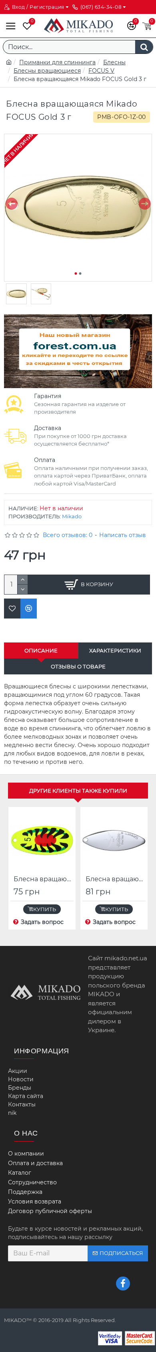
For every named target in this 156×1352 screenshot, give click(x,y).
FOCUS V (101, 70)
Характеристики (115, 650)
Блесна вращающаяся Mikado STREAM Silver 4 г (116, 879)
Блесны (114, 62)
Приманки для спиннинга (57, 62)
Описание (41, 650)
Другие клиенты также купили (78, 790)
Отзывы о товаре (78, 666)
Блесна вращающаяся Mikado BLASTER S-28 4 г (44, 879)
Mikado (72, 516)
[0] (25, 26)
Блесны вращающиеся (47, 70)
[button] (11, 204)
